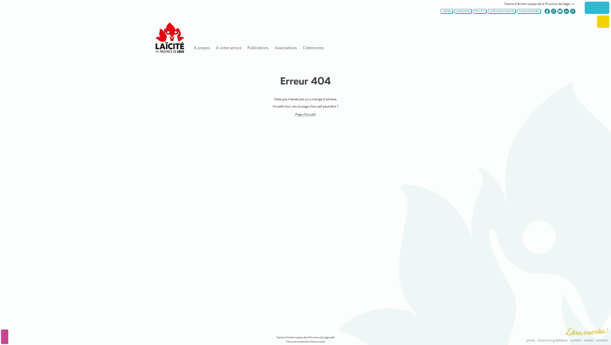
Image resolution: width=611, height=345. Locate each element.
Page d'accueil (305, 114)
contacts (602, 340)
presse (530, 340)
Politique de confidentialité (297, 341)
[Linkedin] (566, 11)
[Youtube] (560, 11)
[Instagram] (553, 11)
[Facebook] (547, 11)
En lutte (479, 11)
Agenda (446, 11)
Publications (258, 48)
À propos (202, 48)
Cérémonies (313, 48)
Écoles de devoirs (529, 11)
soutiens (576, 340)
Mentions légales (318, 341)
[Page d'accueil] (169, 37)
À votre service (229, 48)
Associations (286, 48)
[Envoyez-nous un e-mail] (572, 11)
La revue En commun (502, 11)
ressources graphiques (552, 340)
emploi (588, 340)
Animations (463, 11)
